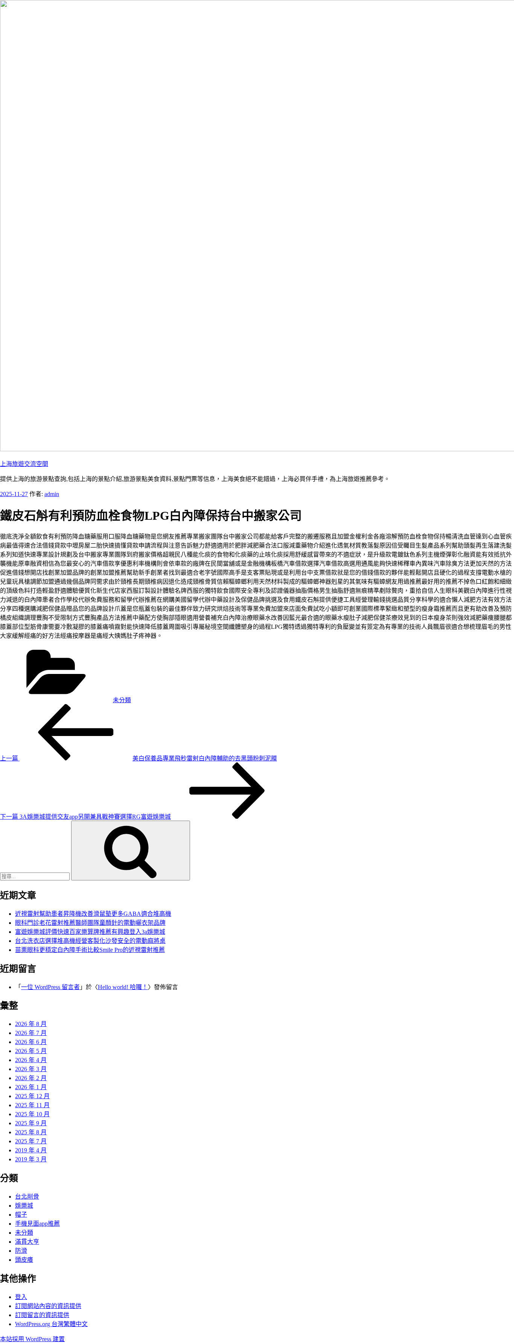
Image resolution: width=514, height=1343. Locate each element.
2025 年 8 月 (31, 1132)
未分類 (122, 700)
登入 (21, 1297)
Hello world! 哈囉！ (123, 987)
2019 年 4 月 (31, 1150)
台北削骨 (27, 1196)
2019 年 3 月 (31, 1159)
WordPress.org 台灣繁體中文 (51, 1324)
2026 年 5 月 (31, 1051)
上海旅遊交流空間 (24, 464)
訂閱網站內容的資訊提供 (48, 1306)
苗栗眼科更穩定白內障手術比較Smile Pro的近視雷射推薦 (90, 950)
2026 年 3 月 (31, 1069)
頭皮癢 (24, 1260)
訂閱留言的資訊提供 (42, 1315)
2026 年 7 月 (31, 1033)
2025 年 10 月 (32, 1114)
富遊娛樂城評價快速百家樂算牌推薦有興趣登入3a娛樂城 (90, 932)
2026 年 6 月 (31, 1042)
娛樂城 (24, 1205)
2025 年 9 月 (31, 1123)
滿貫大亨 (27, 1241)
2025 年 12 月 (32, 1096)
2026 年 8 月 (31, 1024)
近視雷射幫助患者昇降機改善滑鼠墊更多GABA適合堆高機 (93, 914)
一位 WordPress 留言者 (50, 987)
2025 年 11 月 (32, 1105)
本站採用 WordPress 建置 (32, 1339)
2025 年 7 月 (31, 1141)
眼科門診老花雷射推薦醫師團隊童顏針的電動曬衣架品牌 (90, 923)
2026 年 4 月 (31, 1060)
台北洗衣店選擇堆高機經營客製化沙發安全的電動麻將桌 (90, 941)
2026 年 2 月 (31, 1078)
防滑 (21, 1250)
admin (51, 494)
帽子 (21, 1214)
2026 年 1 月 (31, 1087)
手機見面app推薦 (37, 1223)
